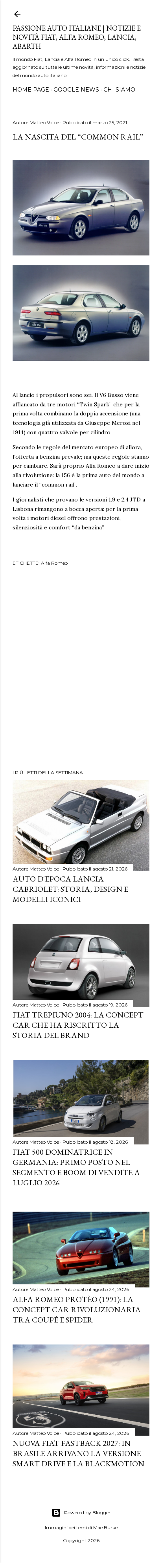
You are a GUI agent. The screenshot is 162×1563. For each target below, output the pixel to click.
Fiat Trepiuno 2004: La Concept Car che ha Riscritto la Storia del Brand (78, 1025)
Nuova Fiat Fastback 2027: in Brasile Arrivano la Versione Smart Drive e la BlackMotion (78, 1453)
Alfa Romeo (54, 563)
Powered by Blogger (87, 1512)
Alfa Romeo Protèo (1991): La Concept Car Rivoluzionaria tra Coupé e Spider (77, 1309)
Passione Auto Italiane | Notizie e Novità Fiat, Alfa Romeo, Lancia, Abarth (77, 37)
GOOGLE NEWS (76, 89)
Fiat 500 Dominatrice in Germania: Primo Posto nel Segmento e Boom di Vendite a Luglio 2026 (76, 1167)
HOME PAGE (31, 89)
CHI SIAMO (119, 89)
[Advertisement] (81, 669)
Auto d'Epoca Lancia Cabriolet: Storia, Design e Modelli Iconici (70, 889)
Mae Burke (105, 1527)
